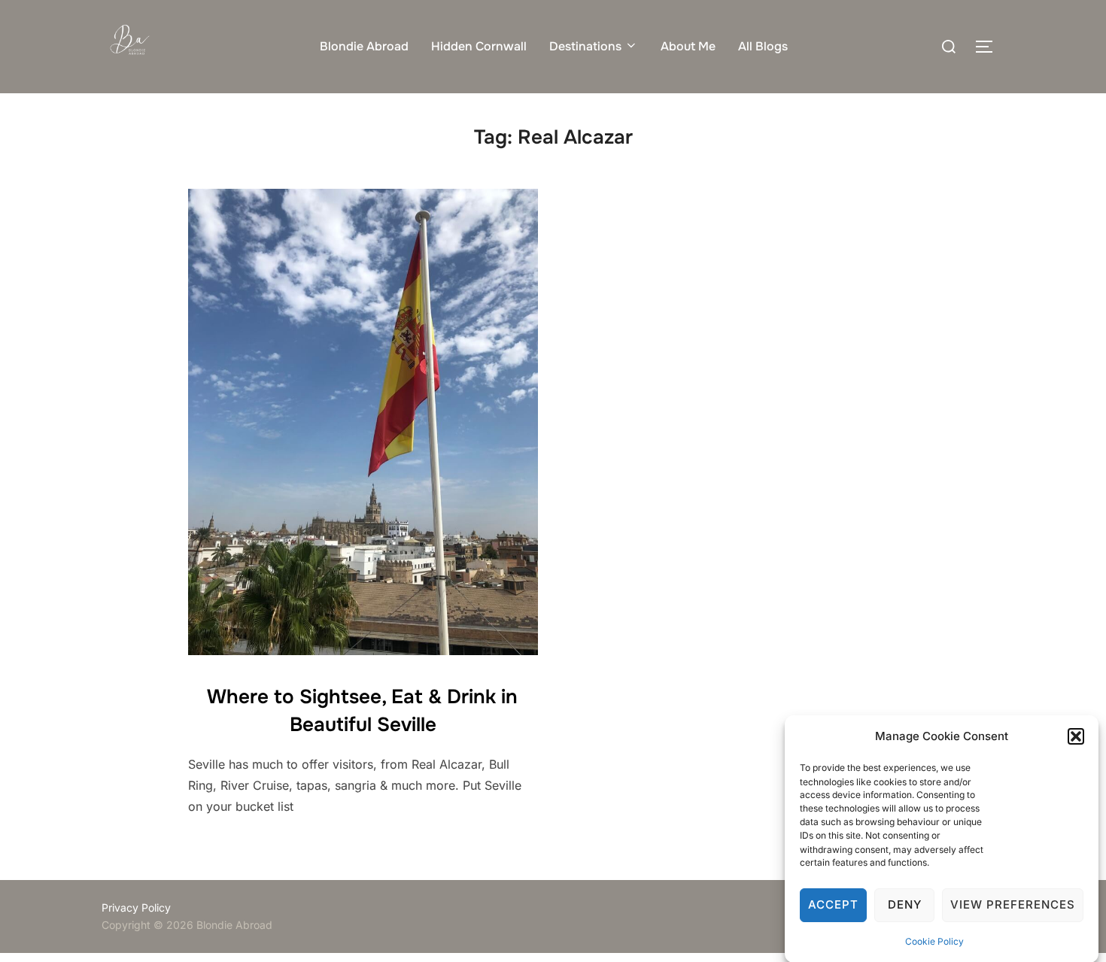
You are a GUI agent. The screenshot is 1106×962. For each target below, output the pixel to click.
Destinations (585, 46)
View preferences (1012, 905)
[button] (1075, 736)
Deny (905, 905)
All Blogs (763, 46)
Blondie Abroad (364, 46)
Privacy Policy (136, 907)
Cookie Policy (934, 941)
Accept (833, 905)
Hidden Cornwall (479, 46)
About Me (688, 46)
